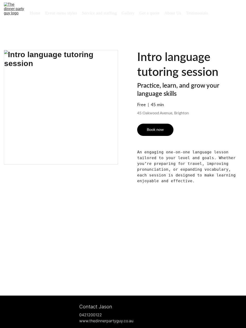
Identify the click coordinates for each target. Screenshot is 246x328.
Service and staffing (99, 13)
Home (35, 13)
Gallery (128, 13)
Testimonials (197, 13)
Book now (155, 130)
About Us (172, 13)
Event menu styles (61, 13)
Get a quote (149, 13)
